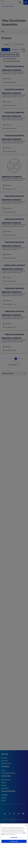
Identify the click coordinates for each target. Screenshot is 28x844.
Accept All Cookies (14, 841)
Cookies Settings (14, 837)
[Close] (26, 825)
